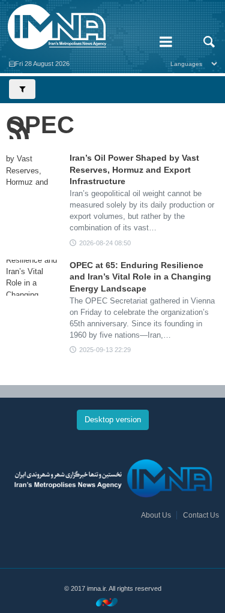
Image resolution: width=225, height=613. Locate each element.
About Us (156, 515)
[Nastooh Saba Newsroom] (113, 602)
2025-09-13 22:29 (105, 349)
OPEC (40, 125)
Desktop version (113, 419)
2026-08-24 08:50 (105, 243)
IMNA (75, 27)
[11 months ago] (33, 278)
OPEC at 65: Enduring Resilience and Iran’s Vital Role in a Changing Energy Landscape (140, 276)
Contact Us (201, 515)
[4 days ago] (33, 170)
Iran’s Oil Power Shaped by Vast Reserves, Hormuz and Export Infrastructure (134, 169)
